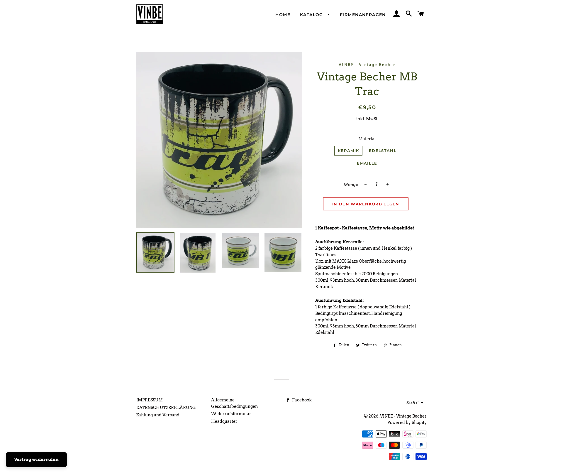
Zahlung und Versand (157, 415)
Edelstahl (382, 150)
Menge (350, 184)
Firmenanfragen (363, 14)
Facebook (301, 400)
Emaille (367, 163)
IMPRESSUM (149, 400)
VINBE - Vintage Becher (403, 416)
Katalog (312, 14)
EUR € (412, 402)
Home (282, 14)
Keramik (348, 150)
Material (367, 138)
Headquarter (224, 421)
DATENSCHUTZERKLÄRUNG (166, 407)
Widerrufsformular (231, 413)
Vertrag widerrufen (36, 459)
